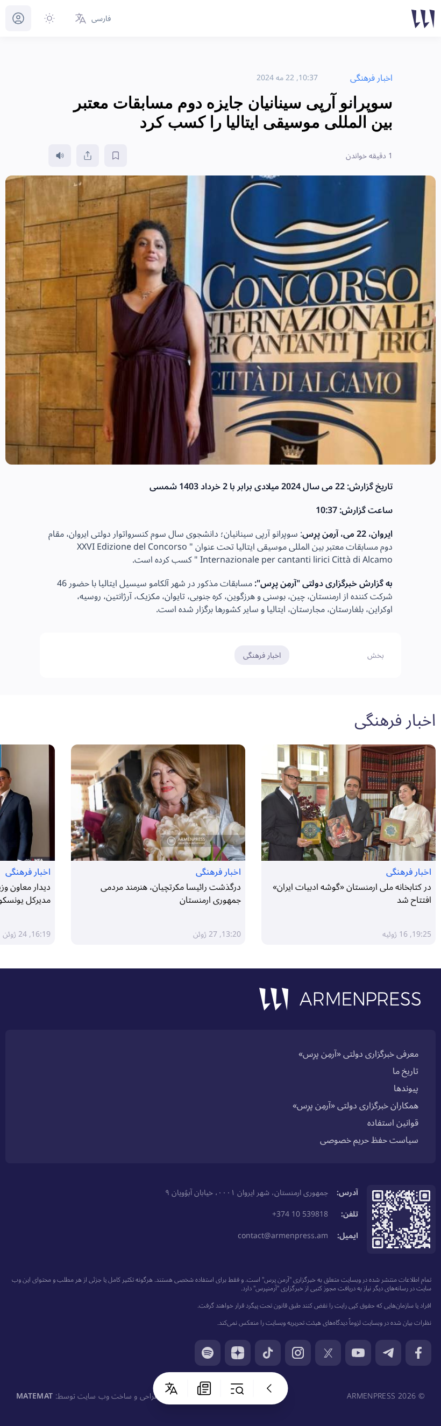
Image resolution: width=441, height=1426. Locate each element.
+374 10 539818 (300, 1214)
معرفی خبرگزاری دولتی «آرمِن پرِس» (358, 1053)
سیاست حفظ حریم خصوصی (369, 1140)
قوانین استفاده (392, 1122)
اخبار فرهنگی (262, 655)
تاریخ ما (405, 1071)
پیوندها (406, 1088)
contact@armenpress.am (283, 1235)
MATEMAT (34, 1395)
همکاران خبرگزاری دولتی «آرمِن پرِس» (355, 1105)
